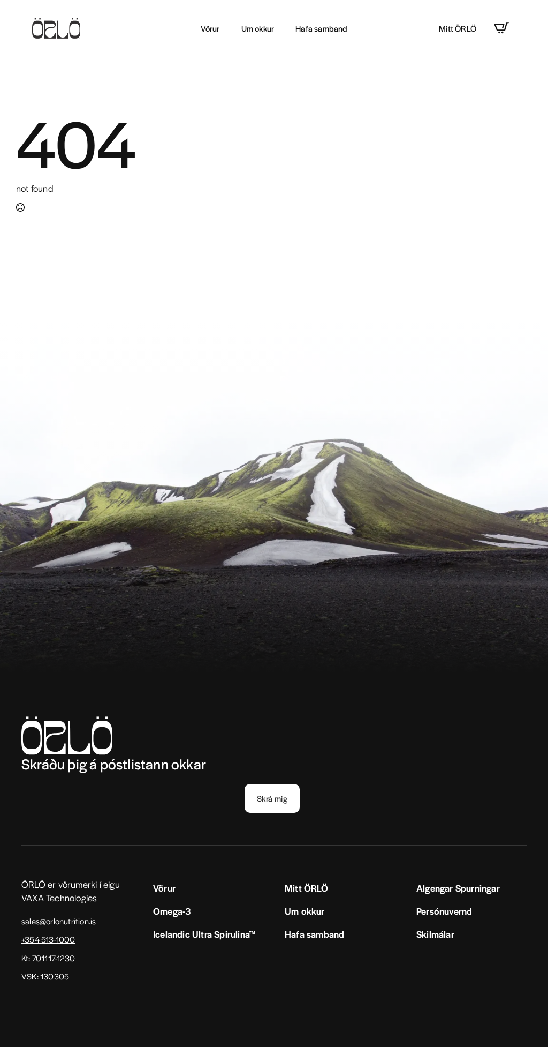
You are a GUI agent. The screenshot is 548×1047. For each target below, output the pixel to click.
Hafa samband (321, 28)
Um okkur (258, 28)
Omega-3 (172, 910)
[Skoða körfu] (501, 27)
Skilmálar (435, 934)
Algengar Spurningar (458, 887)
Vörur (210, 28)
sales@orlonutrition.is (58, 920)
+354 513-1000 (48, 939)
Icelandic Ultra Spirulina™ (204, 934)
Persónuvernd (444, 910)
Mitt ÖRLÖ (457, 28)
